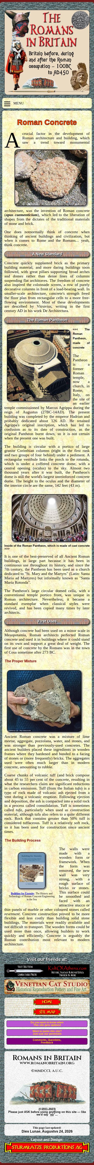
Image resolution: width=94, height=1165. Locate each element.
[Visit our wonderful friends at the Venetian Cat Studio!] (47, 993)
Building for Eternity (22, 893)
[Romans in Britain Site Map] (47, 1014)
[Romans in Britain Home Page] (47, 1004)
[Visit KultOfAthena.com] (47, 976)
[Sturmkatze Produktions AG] (47, 1152)
